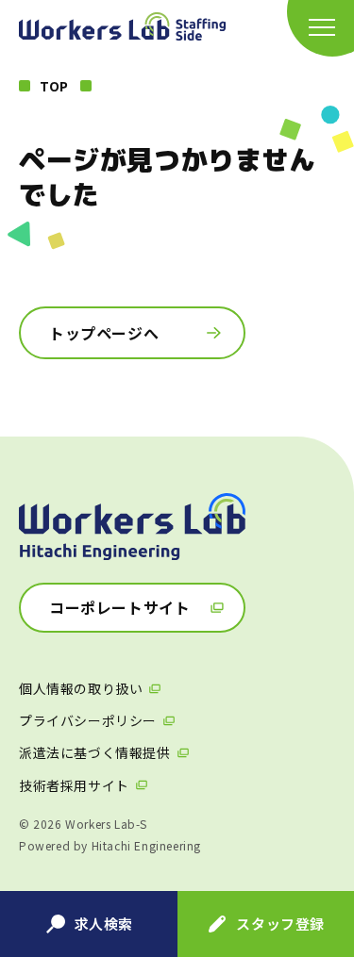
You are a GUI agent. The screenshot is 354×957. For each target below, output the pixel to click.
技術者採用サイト (74, 785)
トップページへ (104, 333)
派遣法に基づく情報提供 (95, 752)
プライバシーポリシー (88, 720)
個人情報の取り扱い (81, 688)
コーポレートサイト (119, 607)
